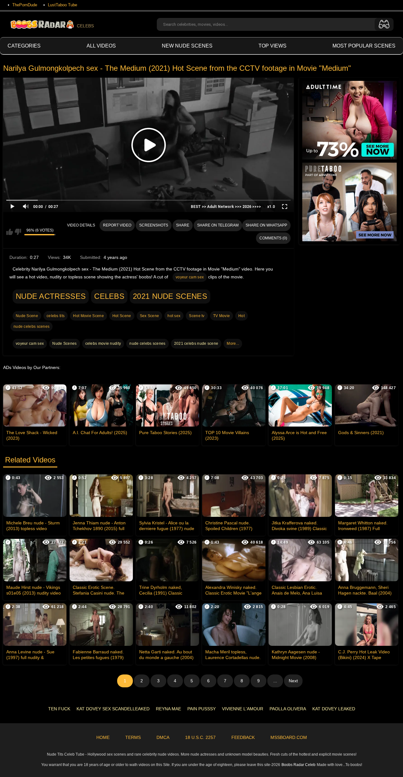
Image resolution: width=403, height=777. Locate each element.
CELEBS (85, 25)
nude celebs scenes (31, 326)
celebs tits (56, 316)
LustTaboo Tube (62, 5)
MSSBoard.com (288, 737)
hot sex (173, 316)
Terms (133, 737)
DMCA (162, 737)
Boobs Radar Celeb (298, 765)
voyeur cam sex (190, 277)
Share (182, 225)
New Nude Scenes (187, 45)
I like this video (9, 232)
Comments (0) (273, 238)
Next (293, 680)
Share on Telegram (218, 225)
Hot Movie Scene (88, 316)
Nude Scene (27, 316)
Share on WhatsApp (266, 225)
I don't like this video (17, 232)
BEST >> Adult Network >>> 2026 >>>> (226, 206)
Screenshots (153, 225)
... (275, 680)
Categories (24, 45)
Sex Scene (149, 316)
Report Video (117, 225)
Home (103, 737)
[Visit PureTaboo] (349, 202)
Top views (272, 45)
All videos (101, 45)
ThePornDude (24, 5)
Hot (241, 316)
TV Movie (221, 316)
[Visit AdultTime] (349, 120)
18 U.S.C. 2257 (200, 737)
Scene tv (196, 316)
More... (233, 343)
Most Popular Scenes (363, 45)
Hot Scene (121, 316)
